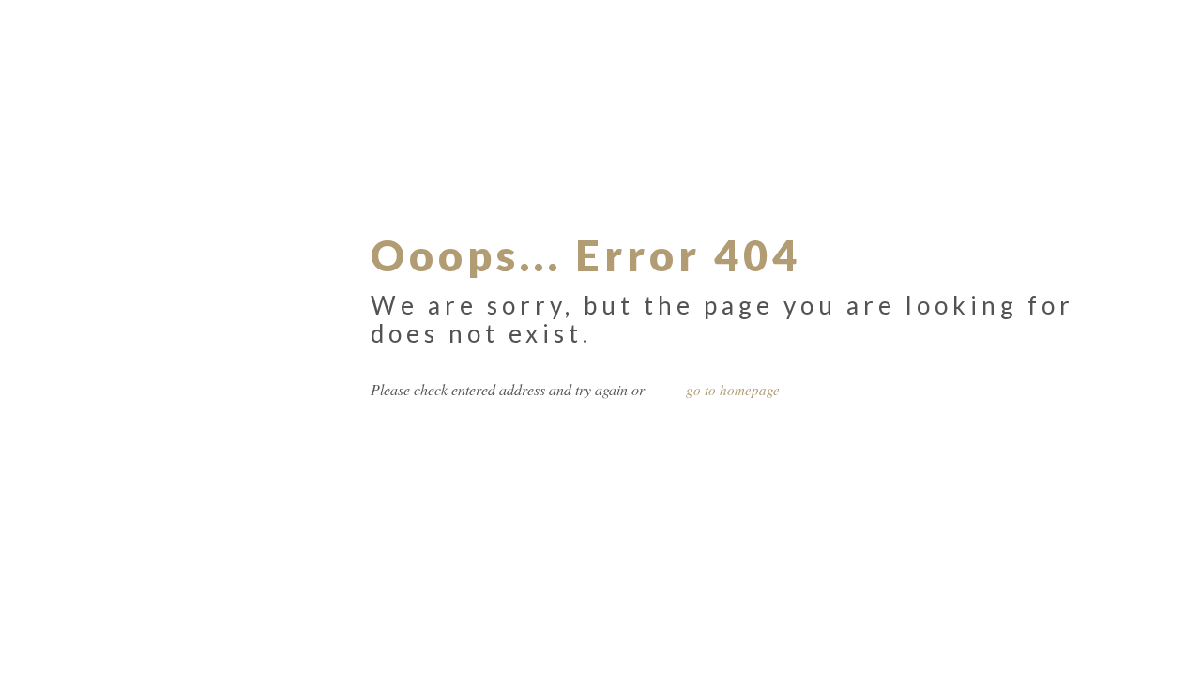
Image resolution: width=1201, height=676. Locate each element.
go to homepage (733, 389)
